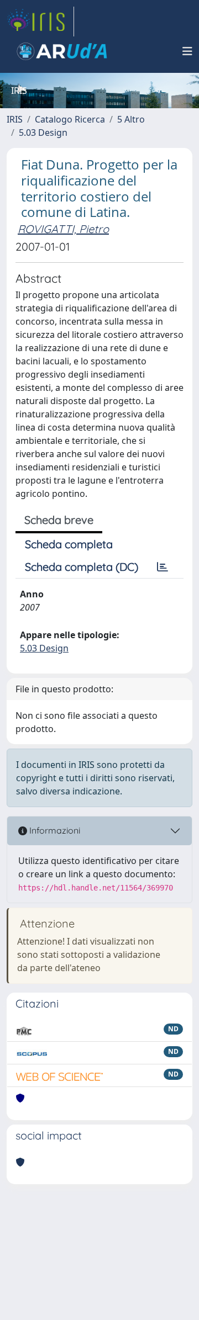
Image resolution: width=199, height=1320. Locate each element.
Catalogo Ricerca (70, 119)
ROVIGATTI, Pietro (63, 229)
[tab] (162, 567)
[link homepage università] (62, 51)
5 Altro (131, 119)
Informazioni (53, 830)
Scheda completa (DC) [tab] (81, 567)
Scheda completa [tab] (69, 544)
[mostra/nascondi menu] (187, 51)
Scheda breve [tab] (58, 520)
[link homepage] (40, 21)
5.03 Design (43, 132)
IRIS (15, 119)
